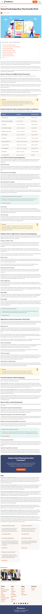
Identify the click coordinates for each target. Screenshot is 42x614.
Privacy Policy (17, 611)
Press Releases (13, 594)
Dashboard (33, 588)
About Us (12, 589)
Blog (12, 597)
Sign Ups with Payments (5, 589)
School (5, 6)
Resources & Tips (14, 596)
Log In (40, 1)
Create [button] (35, 1)
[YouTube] (21, 603)
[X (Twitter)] (16, 603)
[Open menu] (2, 2)
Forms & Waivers (4, 591)
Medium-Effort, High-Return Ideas (9, 50)
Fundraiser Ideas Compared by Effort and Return (11, 46)
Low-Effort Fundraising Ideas (8, 48)
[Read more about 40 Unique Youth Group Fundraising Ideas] (10, 574)
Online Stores (3, 599)
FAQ (3, 57)
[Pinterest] (23, 603)
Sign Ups (2, 588)
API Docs (22, 589)
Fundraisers (3, 594)
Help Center (23, 588)
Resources (2, 6)
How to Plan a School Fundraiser (8, 55)
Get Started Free (21, 469)
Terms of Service (22, 611)
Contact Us (23, 591)
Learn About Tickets (5, 315)
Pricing (12, 588)
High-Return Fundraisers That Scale (9, 52)
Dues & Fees (3, 596)
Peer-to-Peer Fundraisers (5, 597)
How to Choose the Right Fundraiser (9, 44)
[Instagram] (18, 603)
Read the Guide (4, 547)
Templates (33, 589)
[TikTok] (27, 603)
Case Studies (13, 599)
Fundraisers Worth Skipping (8, 53)
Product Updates (24, 594)
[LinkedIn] (25, 603)
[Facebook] (14, 603)
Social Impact (13, 591)
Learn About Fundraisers (6, 202)
